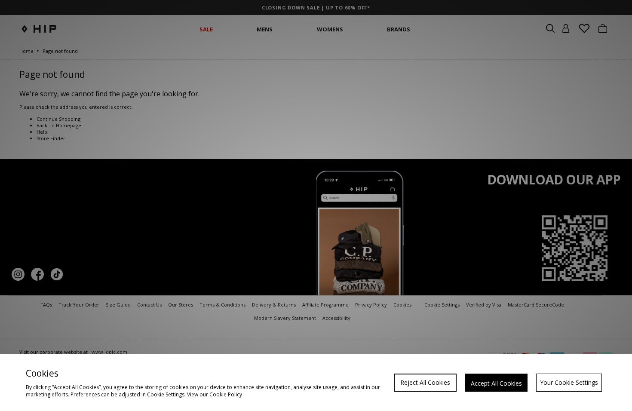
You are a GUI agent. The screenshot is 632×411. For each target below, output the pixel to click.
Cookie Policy (225, 394)
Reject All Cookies (425, 382)
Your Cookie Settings (569, 382)
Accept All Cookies (496, 383)
